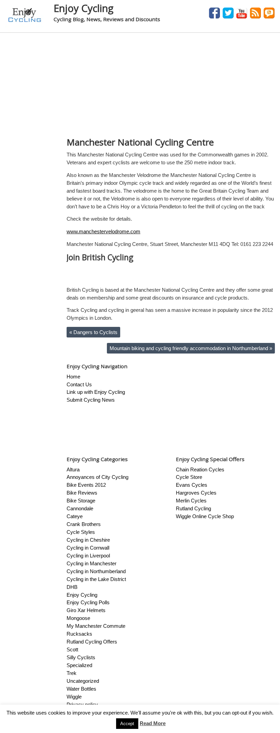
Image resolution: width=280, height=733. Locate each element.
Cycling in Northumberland (96, 571)
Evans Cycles (191, 485)
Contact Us (79, 384)
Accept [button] (127, 723)
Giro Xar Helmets (86, 610)
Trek (71, 673)
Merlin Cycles (191, 500)
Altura (73, 469)
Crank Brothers (84, 524)
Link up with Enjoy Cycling (96, 392)
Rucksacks (79, 634)
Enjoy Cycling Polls (88, 602)
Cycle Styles (81, 532)
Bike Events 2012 (86, 485)
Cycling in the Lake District (96, 579)
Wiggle (74, 697)
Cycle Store (189, 477)
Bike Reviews (82, 493)
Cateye (75, 516)
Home (73, 376)
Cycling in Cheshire (88, 540)
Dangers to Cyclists (93, 332)
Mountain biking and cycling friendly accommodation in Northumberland (191, 348)
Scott (72, 649)
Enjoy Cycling (83, 8)
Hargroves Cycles (196, 493)
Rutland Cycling (193, 508)
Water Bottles (81, 689)
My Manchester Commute (96, 626)
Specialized (79, 665)
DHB (72, 587)
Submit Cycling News (91, 400)
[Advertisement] (140, 84)
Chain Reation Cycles (200, 469)
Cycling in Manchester (91, 563)
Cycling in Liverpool (88, 555)
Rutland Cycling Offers (92, 642)
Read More (153, 723)
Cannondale (80, 508)
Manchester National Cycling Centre (140, 142)
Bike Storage (81, 500)
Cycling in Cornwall (88, 548)
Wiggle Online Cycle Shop (205, 516)
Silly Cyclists (81, 657)
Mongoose (78, 618)
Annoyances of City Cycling (97, 477)
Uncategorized (83, 681)
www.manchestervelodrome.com (103, 231)
